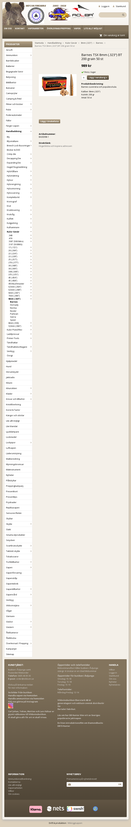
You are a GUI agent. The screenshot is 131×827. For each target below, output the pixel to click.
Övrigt (10, 355)
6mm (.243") (13, 292)
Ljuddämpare (12, 431)
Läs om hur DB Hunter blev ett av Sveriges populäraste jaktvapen (79, 717)
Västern (10, 627)
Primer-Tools (13, 338)
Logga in (105, 6)
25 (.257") (12, 259)
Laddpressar (13, 334)
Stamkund (121, 6)
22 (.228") (12, 256)
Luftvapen (11, 447)
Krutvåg (10, 214)
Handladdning (14, 131)
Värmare (10, 616)
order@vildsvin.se (25, 678)
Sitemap (10, 654)
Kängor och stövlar (15, 415)
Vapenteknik (12, 583)
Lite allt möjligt (93, 28)
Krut (9, 205)
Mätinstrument (13, 469)
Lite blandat (11, 426)
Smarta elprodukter (15, 534)
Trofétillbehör (12, 562)
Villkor (112, 669)
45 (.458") (12, 280)
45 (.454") (12, 277)
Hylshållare (12, 171)
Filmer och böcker (14, 104)
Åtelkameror (12, 632)
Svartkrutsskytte (14, 545)
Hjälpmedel (11, 361)
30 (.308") (12, 265)
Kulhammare (13, 227)
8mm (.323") (14, 298)
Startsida (39, 42)
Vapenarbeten (35, 28)
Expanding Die (14, 162)
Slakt (8, 529)
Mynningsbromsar (15, 464)
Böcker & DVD (13, 149)
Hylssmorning (13, 188)
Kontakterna (14, 781)
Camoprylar (11, 93)
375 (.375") (13, 274)
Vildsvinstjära (12, 605)
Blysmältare (12, 141)
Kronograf (12, 201)
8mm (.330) (13, 322)
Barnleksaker (12, 60)
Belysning (10, 77)
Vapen (77, 28)
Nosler (13, 310)
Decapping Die (14, 158)
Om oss (8, 28)
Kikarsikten (11, 388)
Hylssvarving (13, 192)
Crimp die (11, 154)
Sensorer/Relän (14, 513)
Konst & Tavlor (13, 409)
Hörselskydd (12, 371)
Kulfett (10, 218)
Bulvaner (10, 87)
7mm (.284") (13, 295)
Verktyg (10, 351)
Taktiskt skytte (13, 551)
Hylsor (10, 180)
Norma (13, 307)
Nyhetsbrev (114, 684)
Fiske (8, 109)
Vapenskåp (11, 578)
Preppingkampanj (14, 485)
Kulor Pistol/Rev (14, 329)
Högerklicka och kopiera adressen (55, 146)
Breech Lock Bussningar (18, 145)
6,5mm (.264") (14, 286)
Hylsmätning (13, 175)
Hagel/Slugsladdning (17, 167)
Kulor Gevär (13, 231)
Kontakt (20, 28)
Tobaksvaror (12, 556)
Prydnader (11, 502)
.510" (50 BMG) (15, 244)
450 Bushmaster (16, 283)
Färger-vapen (12, 125)
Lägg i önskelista (49, 121)
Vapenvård (11, 594)
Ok (119, 784)
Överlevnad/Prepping (59, 28)
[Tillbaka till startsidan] (16, 14)
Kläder (9, 393)
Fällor (8, 120)
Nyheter (10, 475)
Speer (13, 319)
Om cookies (13, 794)
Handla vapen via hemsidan (22, 695)
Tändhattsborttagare (17, 346)
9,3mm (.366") (14, 326)
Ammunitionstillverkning (19, 778)
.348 (10, 235)
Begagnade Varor (14, 71)
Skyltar (9, 518)
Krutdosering (13, 210)
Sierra (13, 316)
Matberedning (13, 458)
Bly (8, 136)
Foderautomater (14, 115)
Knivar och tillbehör (15, 399)
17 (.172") (12, 247)
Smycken (10, 540)
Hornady (14, 304)
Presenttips (11, 496)
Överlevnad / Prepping (17, 643)
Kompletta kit (13, 197)
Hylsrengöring (13, 184)
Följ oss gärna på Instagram (23, 701)
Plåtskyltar (11, 480)
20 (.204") (12, 250)
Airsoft (9, 49)
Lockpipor (10, 442)
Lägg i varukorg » (98, 77)
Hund (8, 366)
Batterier (10, 66)
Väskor (9, 621)
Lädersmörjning (13, 453)
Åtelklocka (11, 638)
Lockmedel (11, 437)
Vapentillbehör (13, 589)
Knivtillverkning (13, 404)
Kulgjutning (12, 223)
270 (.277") (13, 262)
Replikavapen (12, 507)
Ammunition (12, 55)
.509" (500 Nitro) (15, 241)
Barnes (14, 301)
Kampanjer (11, 648)
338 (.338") (13, 271)
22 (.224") (12, 253)
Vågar (9, 610)
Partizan (14, 313)
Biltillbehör (11, 82)
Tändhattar (12, 342)
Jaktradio (10, 377)
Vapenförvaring (13, 572)
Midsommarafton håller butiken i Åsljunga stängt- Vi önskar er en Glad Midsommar (78, 670)
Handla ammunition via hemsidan (26, 698)
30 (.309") (12, 268)
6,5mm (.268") (14, 289)
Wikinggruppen (75, 823)
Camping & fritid (13, 98)
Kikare (9, 382)
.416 (10, 238)
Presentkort (12, 491)
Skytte (9, 524)
